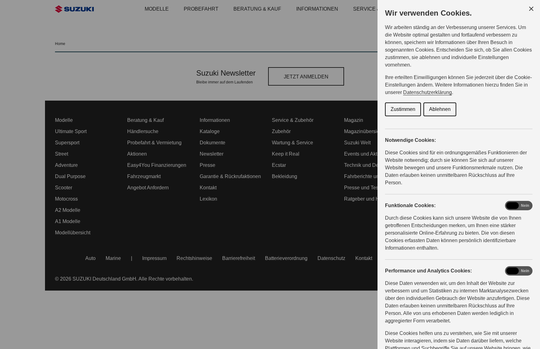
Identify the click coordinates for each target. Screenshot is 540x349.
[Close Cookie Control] (531, 8)
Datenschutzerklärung (427, 92)
